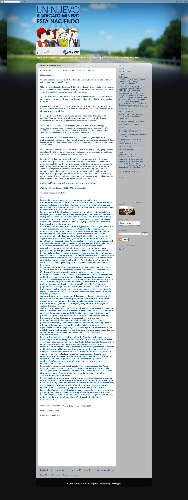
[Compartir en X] (86, 406)
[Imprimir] (54, 193)
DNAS (121, 127)
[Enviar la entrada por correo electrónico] (77, 406)
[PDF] (62, 193)
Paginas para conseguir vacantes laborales (132, 135)
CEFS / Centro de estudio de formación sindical (130, 156)
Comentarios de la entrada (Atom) (66, 475)
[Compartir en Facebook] (88, 406)
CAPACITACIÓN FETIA (128, 144)
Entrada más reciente (52, 470)
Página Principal (80, 470)
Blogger (117, 484)
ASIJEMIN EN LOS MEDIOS (129, 124)
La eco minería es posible (129, 172)
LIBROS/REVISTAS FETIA (129, 149)
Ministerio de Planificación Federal (130, 140)
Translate (137, 226)
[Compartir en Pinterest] (90, 406)
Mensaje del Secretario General (132, 122)
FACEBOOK (123, 119)
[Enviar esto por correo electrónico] (82, 406)
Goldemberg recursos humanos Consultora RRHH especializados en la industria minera (132, 81)
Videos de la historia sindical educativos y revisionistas (130, 115)
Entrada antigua (105, 470)
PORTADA (123, 69)
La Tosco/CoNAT (126, 71)
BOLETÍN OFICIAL (126, 111)
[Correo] (44, 193)
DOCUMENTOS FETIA (128, 147)
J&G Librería (124, 77)
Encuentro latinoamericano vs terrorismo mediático (131, 131)
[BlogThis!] (84, 406)
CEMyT (122, 152)
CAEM (121, 74)
